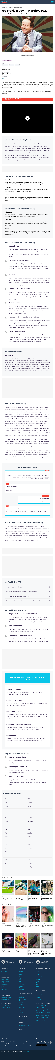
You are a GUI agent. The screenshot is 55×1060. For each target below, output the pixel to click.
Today (20, 996)
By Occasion (39, 996)
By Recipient (39, 999)
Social (13, 91)
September (22, 984)
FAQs (43, 91)
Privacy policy (26, 1051)
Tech (37, 984)
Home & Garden (40, 978)
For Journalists (5, 981)
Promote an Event (6, 997)
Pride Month (39, 1014)
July (20, 981)
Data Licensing (5, 1009)
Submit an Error (5, 999)
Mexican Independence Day (43, 1012)
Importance (48, 91)
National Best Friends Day (42, 1015)
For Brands (4, 983)
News (2, 987)
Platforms (8, 91)
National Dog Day (40, 1020)
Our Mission (4, 971)
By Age (38, 992)
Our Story (3, 973)
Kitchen (38, 979)
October (21, 986)
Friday (20, 1010)
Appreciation (5, 65)
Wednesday (22, 1007)
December (21, 989)
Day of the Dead (40, 1007)
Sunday (21, 1002)
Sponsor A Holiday (6, 1007)
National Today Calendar (25, 1019)
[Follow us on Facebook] (41, 1042)
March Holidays (9, 7)
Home (3, 7)
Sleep (37, 983)
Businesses (38, 91)
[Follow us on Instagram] (44, 1042)
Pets (37, 981)
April (20, 976)
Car (37, 973)
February (21, 973)
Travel (37, 986)
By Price (38, 997)
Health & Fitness (40, 976)
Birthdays (11, 65)
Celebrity (17, 65)
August (20, 983)
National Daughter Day (42, 1017)
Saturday (21, 1012)
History (27, 91)
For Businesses (5, 979)
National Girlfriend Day (41, 1006)
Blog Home (22, 1032)
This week (21, 1001)
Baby (37, 971)
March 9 (30, 802)
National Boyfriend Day (42, 1009)
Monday (21, 1004)
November (21, 987)
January (21, 971)
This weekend (22, 999)
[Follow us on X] (48, 1042)
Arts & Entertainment (17, 13)
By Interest (39, 994)
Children (38, 974)
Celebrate (4, 93)
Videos (3, 991)
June (20, 979)
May (20, 978)
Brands (18, 91)
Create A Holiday (5, 1006)
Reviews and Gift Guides (25, 1025)
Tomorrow (21, 997)
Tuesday (21, 1006)
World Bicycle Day (40, 1019)
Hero (22, 91)
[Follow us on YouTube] (37, 1042)
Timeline (32, 91)
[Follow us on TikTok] (51, 1042)
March (20, 974)
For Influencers (5, 984)
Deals (3, 91)
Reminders (4, 989)
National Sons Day (40, 1010)
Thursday (21, 1009)
